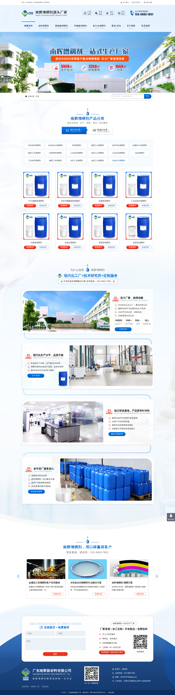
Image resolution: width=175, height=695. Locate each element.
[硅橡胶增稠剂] (104, 185)
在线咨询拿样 (36, 492)
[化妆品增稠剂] (70, 227)
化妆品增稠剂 (70, 243)
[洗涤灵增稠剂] (139, 227)
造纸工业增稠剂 (97, 153)
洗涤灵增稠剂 (138, 243)
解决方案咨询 (117, 434)
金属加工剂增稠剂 (139, 145)
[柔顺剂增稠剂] (104, 227)
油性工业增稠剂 (97, 161)
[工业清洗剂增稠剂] (139, 185)
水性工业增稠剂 (76, 161)
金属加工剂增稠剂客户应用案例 (127, 582)
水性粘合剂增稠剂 (55, 145)
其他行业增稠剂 (118, 161)
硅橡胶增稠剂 (104, 201)
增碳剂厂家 (35, 686)
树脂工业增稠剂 (97, 145)
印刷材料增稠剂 (55, 153)
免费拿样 (30, 206)
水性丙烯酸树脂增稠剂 (70, 201)
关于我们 (126, 2)
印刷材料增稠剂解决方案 (82, 582)
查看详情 (57, 594)
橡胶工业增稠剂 (55, 161)
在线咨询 (43, 206)
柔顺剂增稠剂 (104, 243)
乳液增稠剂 (76, 145)
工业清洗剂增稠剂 (138, 201)
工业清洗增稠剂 (76, 153)
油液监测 (45, 686)
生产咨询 (36, 376)
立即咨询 (123, 329)
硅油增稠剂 (139, 153)
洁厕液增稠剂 (36, 243)
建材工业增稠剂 (34, 153)
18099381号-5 (97, 692)
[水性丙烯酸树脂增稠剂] (70, 185)
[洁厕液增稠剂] (36, 227)
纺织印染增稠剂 (118, 145)
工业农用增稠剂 (34, 161)
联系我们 (137, 2)
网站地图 (149, 2)
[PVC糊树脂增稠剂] (36, 185)
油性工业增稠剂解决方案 (41, 582)
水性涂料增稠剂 (34, 145)
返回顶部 (171, 519)
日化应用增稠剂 (118, 153)
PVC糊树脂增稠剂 (36, 201)
